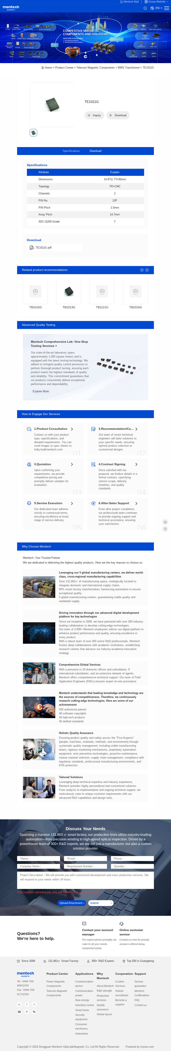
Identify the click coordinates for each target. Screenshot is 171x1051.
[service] (165, 522)
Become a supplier (121, 1002)
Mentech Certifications (142, 993)
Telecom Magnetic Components (96, 67)
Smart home (82, 1010)
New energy (82, 1000)
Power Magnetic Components (56, 983)
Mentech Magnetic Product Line (11, 8)
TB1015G (35, 307)
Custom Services (120, 983)
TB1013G (69, 307)
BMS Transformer (129, 67)
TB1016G (135, 307)
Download (95, 150)
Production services (103, 998)
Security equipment (81, 1017)
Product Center (64, 67)
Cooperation (124, 973)
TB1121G (102, 307)
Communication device (84, 983)
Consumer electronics (81, 1026)
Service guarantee (140, 983)
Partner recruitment (121, 993)
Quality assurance (103, 1007)
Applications (84, 973)
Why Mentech (103, 976)
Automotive (81, 1033)
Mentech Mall (131, 1)
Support (140, 973)
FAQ (137, 1000)
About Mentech (105, 986)
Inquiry (96, 115)
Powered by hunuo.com (140, 1046)
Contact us (141, 1005)
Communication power (84, 993)
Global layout (104, 1014)
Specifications (71, 150)
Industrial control (84, 1005)
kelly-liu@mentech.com (48, 449)
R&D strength (104, 990)
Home (48, 67)
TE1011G (148, 67)
